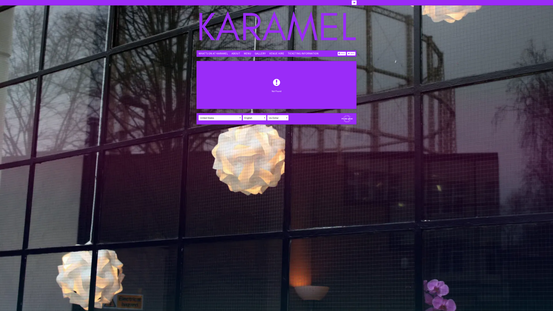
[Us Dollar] (277, 117)
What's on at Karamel (213, 53)
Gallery (260, 53)
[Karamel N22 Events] (276, 28)
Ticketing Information (303, 53)
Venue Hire (276, 53)
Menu (247, 53)
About (236, 53)
